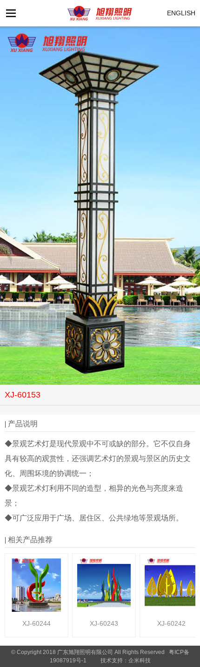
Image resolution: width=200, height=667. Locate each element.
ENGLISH (181, 13)
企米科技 (139, 660)
